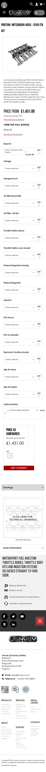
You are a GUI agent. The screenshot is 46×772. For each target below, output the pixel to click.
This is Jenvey (6, 729)
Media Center (34, 701)
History (3, 727)
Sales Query (20, 731)
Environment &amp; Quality (7, 733)
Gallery (33, 712)
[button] (4, 5)
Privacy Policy (21, 747)
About (4, 723)
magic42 (13, 765)
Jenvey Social (36, 709)
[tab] (23, 487)
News (33, 707)
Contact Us (35, 726)
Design (18, 709)
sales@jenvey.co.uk (20, 675)
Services (20, 700)
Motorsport (5, 704)
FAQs (18, 741)
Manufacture (21, 715)
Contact (35, 722)
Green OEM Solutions (5, 710)
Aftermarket (5, 714)
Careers (4, 739)
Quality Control (22, 718)
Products (6, 700)
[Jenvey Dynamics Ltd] (20, 13)
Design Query (21, 738)
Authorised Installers (35, 734)
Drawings (8, 487)
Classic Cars (6, 707)
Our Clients (5, 736)
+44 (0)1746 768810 (26, 679)
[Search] (31, 4)
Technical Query (19, 735)
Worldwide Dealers (35, 730)
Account (36, 4)
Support (20, 727)
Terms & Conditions (20, 744)
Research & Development (21, 705)
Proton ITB (8, 130)
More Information (12, 548)
